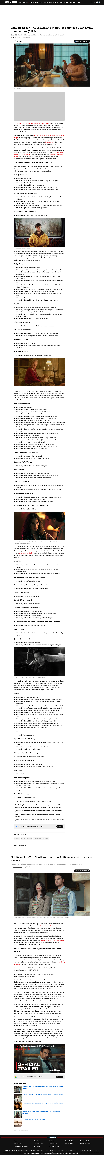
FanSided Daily (84, 1141)
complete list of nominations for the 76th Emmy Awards (34, 123)
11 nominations (50, 142)
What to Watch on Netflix (51, 2)
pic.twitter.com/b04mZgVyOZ (45, 974)
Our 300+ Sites (69, 1141)
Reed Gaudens (17, 37)
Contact (51, 1141)
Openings (37, 1141)
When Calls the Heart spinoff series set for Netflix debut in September (38, 807)
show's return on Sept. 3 (47, 926)
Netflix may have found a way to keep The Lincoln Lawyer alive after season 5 (40, 820)
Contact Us (73, 2)
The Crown (16, 838)
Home (15, 845)
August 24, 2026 (29, 976)
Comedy (23, 838)
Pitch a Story (17, 1144)
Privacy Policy (38, 1144)
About (15, 1141)
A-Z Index (37, 1146)
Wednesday (45, 838)
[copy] (23, 41)
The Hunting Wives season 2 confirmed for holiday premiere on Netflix (38, 805)
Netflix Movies (64, 2)
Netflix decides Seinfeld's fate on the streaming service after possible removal (37, 815)
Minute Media (12, 1150)
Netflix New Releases (36, 2)
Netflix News (22, 845)
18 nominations (26, 140)
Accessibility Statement (21, 1146)
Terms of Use (53, 1144)
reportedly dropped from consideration (52, 940)
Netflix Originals (23, 2)
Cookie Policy (69, 1144)
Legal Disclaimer (85, 1144)
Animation (29, 838)
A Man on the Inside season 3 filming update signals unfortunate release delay (38, 811)
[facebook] (91, 2)
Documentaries (37, 838)
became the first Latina (26, 553)
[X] (94, 2)
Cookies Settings (54, 1146)
